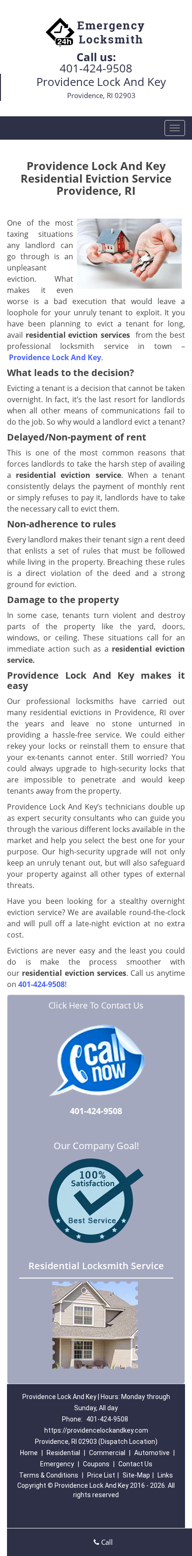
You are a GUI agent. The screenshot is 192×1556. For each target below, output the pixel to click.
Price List (101, 1475)
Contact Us (135, 1464)
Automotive (152, 1453)
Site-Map (136, 1475)
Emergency (57, 1464)
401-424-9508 (96, 68)
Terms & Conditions (48, 1475)
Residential (63, 1453)
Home (29, 1453)
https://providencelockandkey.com (96, 1430)
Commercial (107, 1453)
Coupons (96, 1464)
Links (165, 1475)
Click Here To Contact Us (96, 1005)
